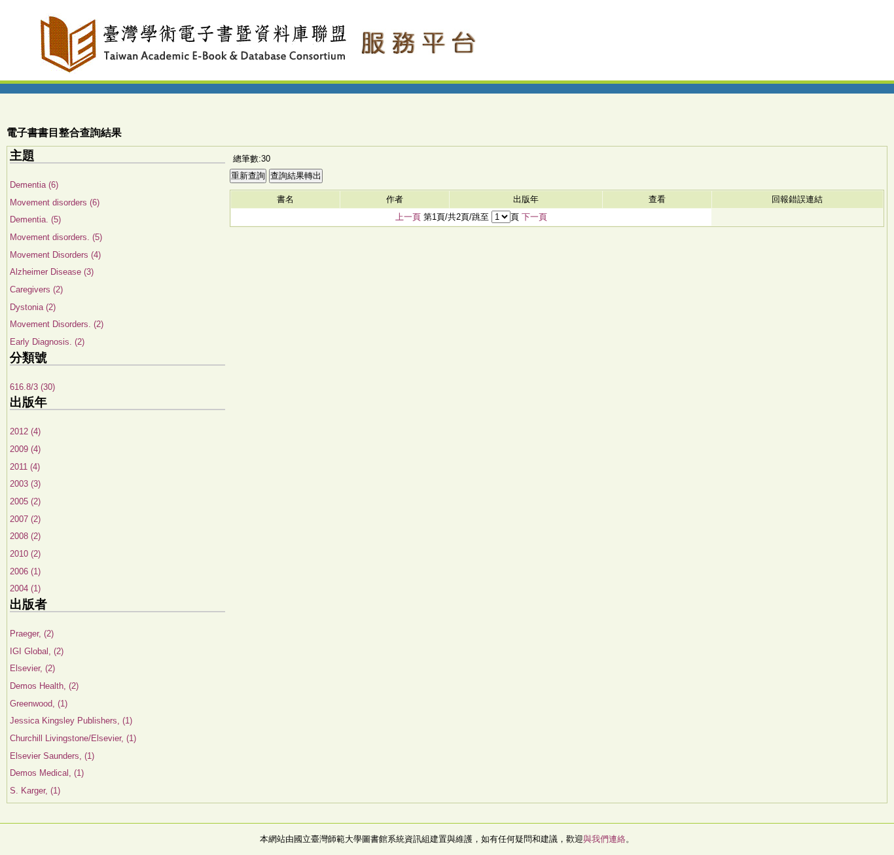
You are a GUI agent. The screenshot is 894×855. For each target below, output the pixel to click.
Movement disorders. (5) (56, 237)
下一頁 (534, 217)
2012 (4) (25, 431)
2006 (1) (25, 571)
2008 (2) (25, 536)
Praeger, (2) (32, 633)
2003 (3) (25, 484)
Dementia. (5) (35, 219)
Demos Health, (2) (44, 686)
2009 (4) (25, 449)
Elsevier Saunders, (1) (52, 756)
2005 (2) (25, 501)
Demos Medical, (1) (47, 773)
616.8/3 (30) (32, 387)
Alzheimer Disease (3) (52, 272)
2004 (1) (25, 588)
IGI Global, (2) (36, 651)
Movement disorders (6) (54, 202)
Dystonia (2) (33, 307)
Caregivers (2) (36, 289)
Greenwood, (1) (38, 703)
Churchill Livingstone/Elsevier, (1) (73, 738)
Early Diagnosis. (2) (47, 342)
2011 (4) (25, 467)
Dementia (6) (34, 185)
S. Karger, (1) (35, 790)
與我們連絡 (604, 839)
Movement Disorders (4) (55, 255)
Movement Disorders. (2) (56, 324)
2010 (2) (25, 554)
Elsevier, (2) (32, 668)
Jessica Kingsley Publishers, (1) (71, 720)
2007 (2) (25, 519)
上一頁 (408, 217)
